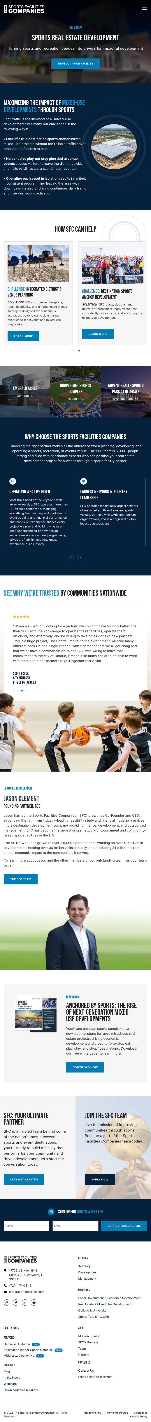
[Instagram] (7, 1302)
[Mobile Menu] (144, 9)
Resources (9, 1365)
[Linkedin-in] (25, 1302)
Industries (84, 1290)
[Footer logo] (20, 1259)
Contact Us (84, 1362)
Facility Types (11, 1328)
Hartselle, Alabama (17, 1344)
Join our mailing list (125, 1225)
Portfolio (9, 1338)
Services (83, 1258)
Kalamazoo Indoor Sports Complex (28, 1350)
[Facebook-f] (16, 1302)
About (81, 1328)
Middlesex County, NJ (19, 1355)
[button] (72, 351)
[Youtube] (34, 1302)
